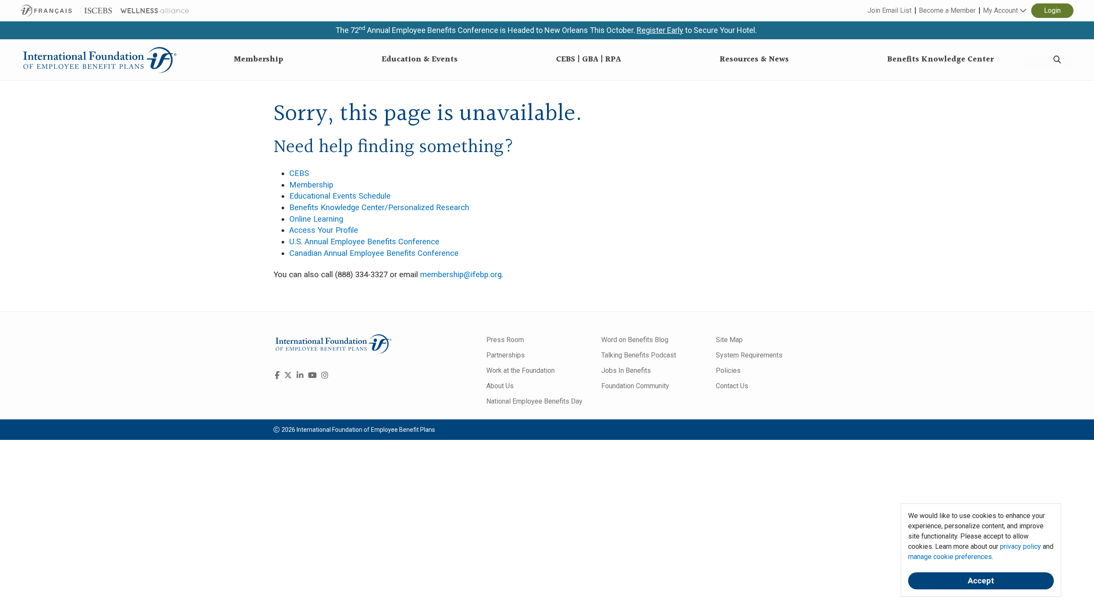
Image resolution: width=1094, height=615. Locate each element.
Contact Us (732, 386)
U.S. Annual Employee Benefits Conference (364, 241)
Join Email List (890, 10)
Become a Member (947, 10)
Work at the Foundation (520, 370)
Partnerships (505, 355)
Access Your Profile (323, 230)
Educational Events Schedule (340, 196)
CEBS (299, 173)
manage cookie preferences (950, 557)
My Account (1001, 10)
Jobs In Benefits (626, 370)
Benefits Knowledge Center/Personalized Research (379, 207)
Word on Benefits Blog (634, 340)
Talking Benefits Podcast (638, 355)
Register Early (660, 30)
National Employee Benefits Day (534, 401)
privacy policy (1020, 546)
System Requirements (749, 355)
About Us (500, 386)
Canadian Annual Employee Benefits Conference (374, 253)
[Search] (1057, 60)
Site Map (729, 340)
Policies (728, 370)
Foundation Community (635, 386)
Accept (981, 581)
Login (1052, 10)
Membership (311, 185)
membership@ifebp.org (461, 274)
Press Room (505, 340)
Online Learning (316, 219)
